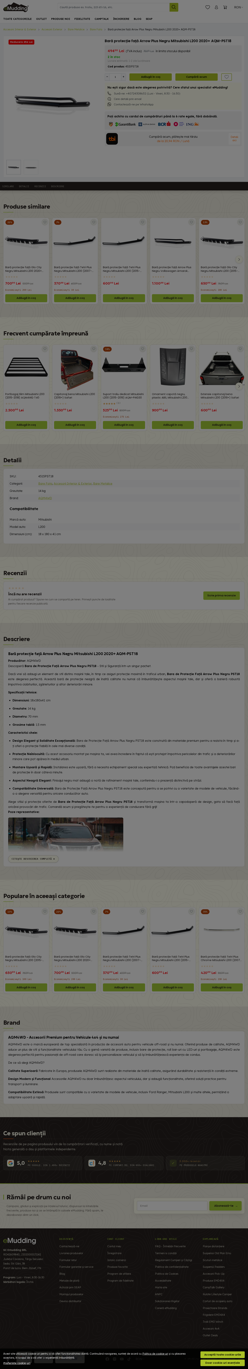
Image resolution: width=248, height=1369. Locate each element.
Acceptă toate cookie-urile (222, 1354)
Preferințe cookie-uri (16, 1363)
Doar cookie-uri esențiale (222, 1362)
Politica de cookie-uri (155, 1353)
